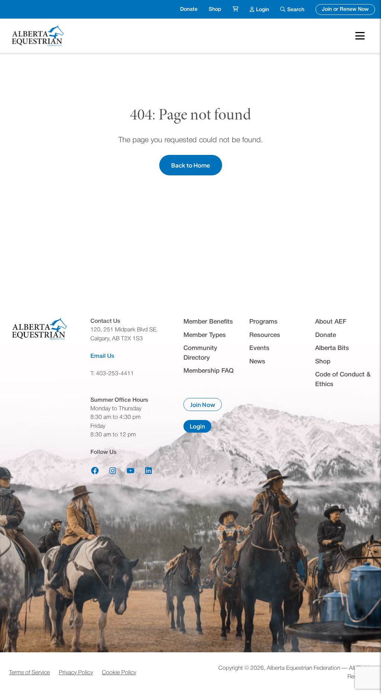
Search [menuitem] (295, 9)
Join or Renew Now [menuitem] (348, 9)
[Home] (38, 36)
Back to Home (190, 165)
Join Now (206, 406)
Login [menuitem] (262, 9)
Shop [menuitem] (215, 9)
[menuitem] (235, 9)
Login (200, 427)
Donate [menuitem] (189, 9)
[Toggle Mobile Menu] (360, 36)
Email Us (102, 356)
